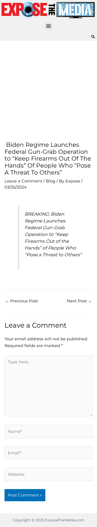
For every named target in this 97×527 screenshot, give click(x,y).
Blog (50, 181)
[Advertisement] (48, 91)
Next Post (79, 300)
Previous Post (21, 300)
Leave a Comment (23, 181)
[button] (48, 26)
